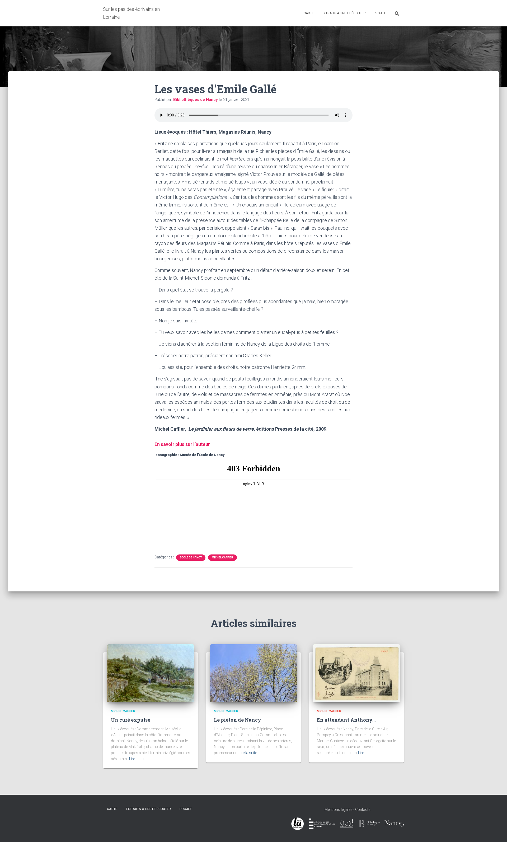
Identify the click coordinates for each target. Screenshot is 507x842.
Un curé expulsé (130, 720)
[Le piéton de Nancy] (253, 673)
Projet (380, 13)
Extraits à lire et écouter (344, 13)
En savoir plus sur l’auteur (182, 444)
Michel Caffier (222, 557)
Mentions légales (339, 809)
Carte (309, 13)
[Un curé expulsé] (150, 673)
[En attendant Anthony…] (356, 673)
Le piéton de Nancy (237, 720)
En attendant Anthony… (346, 720)
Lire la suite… (139, 759)
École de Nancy (191, 557)
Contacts (362, 809)
